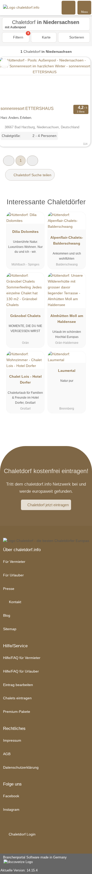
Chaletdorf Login (22, 834)
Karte (46, 37)
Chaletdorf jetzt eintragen (48, 505)
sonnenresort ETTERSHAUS (27, 108)
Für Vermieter (14, 562)
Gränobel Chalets (25, 316)
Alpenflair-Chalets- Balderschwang (66, 240)
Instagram (11, 809)
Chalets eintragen (17, 698)
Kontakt (14, 602)
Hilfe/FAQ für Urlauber (21, 671)
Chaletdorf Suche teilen (32, 175)
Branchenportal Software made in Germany (33, 860)
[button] (8, 161)
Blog (6, 615)
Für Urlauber (13, 575)
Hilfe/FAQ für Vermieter (21, 658)
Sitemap (9, 629)
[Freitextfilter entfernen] (68, 7)
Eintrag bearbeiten (18, 685)
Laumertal (66, 371)
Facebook (11, 796)
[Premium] (81, 203)
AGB (6, 754)
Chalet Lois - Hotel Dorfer (25, 379)
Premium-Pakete (16, 712)
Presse (8, 589)
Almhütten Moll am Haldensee (66, 319)
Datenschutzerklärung (21, 767)
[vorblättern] (77, 80)
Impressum (12, 740)
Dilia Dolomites (25, 232)
